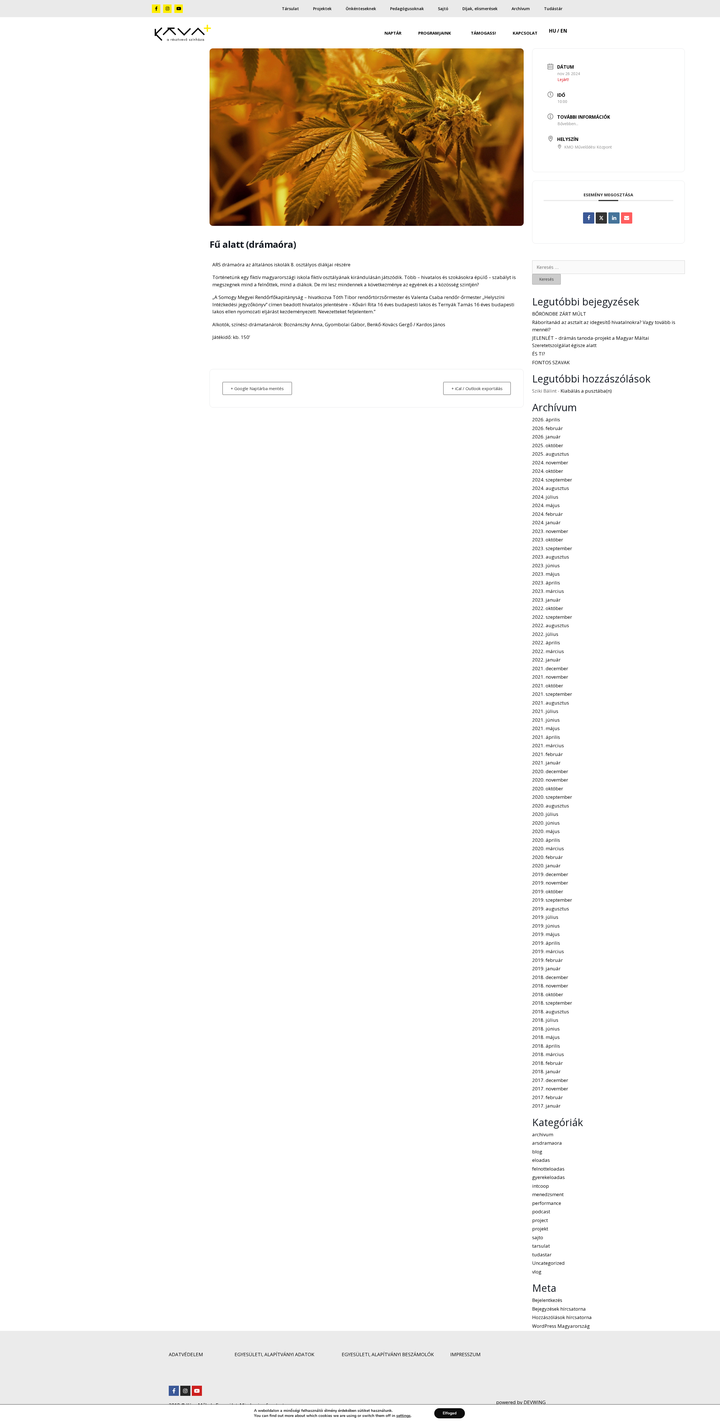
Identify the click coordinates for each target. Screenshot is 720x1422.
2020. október (547, 788)
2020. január (546, 865)
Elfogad (449, 1413)
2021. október (547, 685)
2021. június (546, 720)
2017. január (546, 1105)
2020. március (548, 848)
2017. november (550, 1088)
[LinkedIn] (614, 218)
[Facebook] (174, 1391)
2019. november (550, 882)
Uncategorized (548, 1263)
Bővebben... (567, 123)
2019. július (545, 917)
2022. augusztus (550, 625)
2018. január (546, 1071)
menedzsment (548, 1194)
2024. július (545, 497)
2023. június (546, 565)
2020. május (546, 831)
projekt (540, 1228)
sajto (537, 1237)
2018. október (547, 994)
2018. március (548, 1054)
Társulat (290, 8)
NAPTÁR (392, 33)
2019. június (546, 925)
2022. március (548, 651)
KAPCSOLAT (525, 33)
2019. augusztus (550, 908)
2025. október (547, 445)
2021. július (545, 711)
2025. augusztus (550, 454)
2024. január (546, 522)
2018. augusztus (550, 1011)
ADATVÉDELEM (186, 1354)
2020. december (550, 771)
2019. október (547, 891)
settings (403, 1415)
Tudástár (553, 8)
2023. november (550, 531)
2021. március (548, 745)
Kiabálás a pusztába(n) (586, 391)
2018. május (546, 1037)
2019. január (546, 968)
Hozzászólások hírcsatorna (562, 1317)
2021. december (550, 668)
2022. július (545, 634)
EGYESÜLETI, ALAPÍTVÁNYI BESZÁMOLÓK (388, 1354)
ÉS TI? (538, 353)
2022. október (547, 608)
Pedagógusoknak (407, 8)
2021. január (546, 762)
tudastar (542, 1254)
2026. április (546, 419)
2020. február (547, 857)
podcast (541, 1211)
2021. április (546, 737)
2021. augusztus (550, 702)
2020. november (550, 780)
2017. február (547, 1097)
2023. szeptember (552, 548)
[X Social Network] (601, 218)
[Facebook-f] (156, 8)
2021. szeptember (552, 694)
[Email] (626, 218)
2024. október (547, 471)
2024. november (550, 462)
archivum (542, 1134)
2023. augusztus (550, 557)
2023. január (546, 600)
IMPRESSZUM (465, 1354)
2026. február (547, 428)
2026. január (546, 436)
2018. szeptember (552, 1003)
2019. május (546, 934)
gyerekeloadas (548, 1177)
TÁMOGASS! (483, 33)
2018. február (547, 1063)
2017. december (550, 1080)
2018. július (545, 1020)
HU (552, 31)
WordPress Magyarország (561, 1326)
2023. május (546, 574)
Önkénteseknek (361, 8)
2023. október (547, 539)
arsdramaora (547, 1143)
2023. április (546, 582)
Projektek (322, 8)
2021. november (550, 677)
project (540, 1220)
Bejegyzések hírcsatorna (559, 1309)
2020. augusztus (550, 805)
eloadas (541, 1160)
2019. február (547, 960)
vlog (536, 1271)
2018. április (546, 1046)
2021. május (546, 728)
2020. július (545, 814)
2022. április (546, 642)
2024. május (546, 505)
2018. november (550, 985)
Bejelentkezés (547, 1300)
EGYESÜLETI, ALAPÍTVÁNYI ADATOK (274, 1354)
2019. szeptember (552, 900)
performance (546, 1203)
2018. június (546, 1028)
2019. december (550, 874)
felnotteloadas (548, 1169)
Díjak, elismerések (480, 8)
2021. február (547, 754)
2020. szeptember (552, 797)
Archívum (521, 8)
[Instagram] (167, 8)
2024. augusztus (550, 488)
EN (563, 31)
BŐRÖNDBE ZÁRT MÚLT (559, 313)
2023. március (548, 591)
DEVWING (534, 1402)
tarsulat (541, 1246)
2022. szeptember (552, 617)
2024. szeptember (552, 479)
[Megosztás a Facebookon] (588, 218)
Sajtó (443, 8)
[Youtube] (178, 8)
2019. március (548, 951)
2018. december (550, 977)
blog (537, 1151)
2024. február (547, 514)
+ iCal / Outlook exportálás (477, 388)
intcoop (540, 1186)
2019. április (546, 943)
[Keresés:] (608, 267)
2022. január (546, 659)
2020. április (546, 840)
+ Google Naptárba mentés (257, 388)
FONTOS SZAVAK (551, 362)
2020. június (546, 823)
